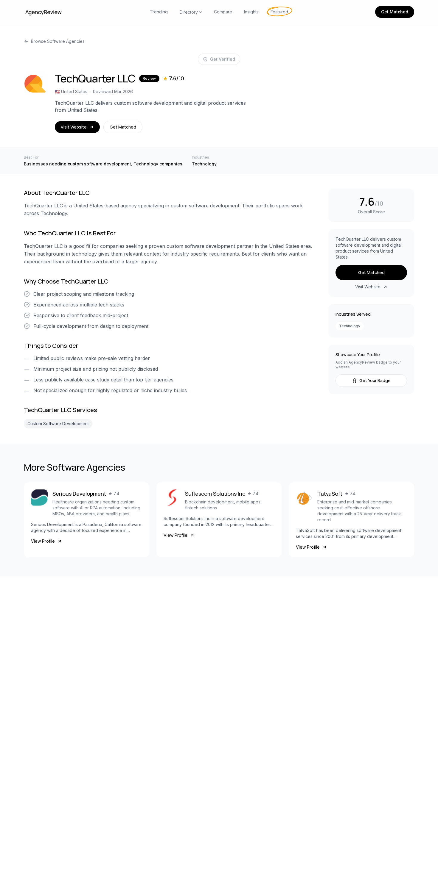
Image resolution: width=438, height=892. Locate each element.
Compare (223, 11)
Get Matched (394, 11)
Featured (279, 11)
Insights (251, 11)
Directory (189, 12)
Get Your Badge (375, 380)
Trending (159, 11)
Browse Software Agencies (58, 41)
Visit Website (74, 127)
